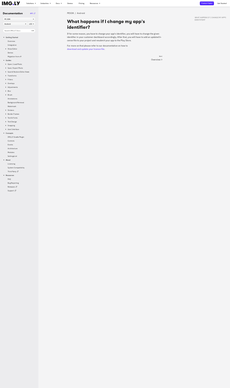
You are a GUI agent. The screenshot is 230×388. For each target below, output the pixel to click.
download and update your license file (85, 49)
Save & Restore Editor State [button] (18, 72)
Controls (11, 141)
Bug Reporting (13, 183)
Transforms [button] (12, 76)
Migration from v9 (14, 56)
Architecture (12, 148)
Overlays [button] (11, 83)
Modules (11, 152)
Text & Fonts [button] (12, 118)
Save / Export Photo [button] (15, 68)
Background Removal (16, 102)
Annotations (12, 99)
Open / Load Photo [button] (15, 64)
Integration (12, 45)
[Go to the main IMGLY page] (11, 3)
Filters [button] (10, 79)
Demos (10, 53)
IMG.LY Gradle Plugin (16, 137)
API (31, 13)
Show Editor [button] (12, 49)
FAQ (9, 179)
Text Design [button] (12, 122)
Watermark (12, 106)
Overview (11, 41)
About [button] (8, 160)
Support (11, 191)
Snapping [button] (11, 125)
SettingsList (12, 156)
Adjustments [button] (13, 87)
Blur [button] (9, 91)
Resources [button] (10, 175)
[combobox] (19, 19)
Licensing (11, 164)
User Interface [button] (13, 129)
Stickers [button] (11, 110)
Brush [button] (10, 95)
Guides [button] (8, 60)
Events (10, 145)
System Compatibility (16, 168)
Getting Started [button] (12, 37)
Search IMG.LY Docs (19, 31)
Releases (11, 187)
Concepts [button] (9, 133)
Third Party (12, 171)
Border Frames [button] (13, 114)
